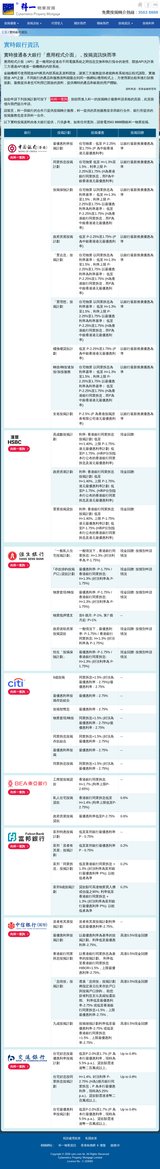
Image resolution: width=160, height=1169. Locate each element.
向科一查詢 (17, 157)
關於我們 (80, 23)
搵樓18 (114, 1145)
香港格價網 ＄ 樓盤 (93, 1145)
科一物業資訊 (67, 1145)
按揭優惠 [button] (10, 23)
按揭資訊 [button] (124, 23)
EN (155, 4)
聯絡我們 (103, 23)
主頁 (4, 32)
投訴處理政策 (72, 1138)
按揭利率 (148, 23)
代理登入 (57, 23)
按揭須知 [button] (33, 23)
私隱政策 (91, 1138)
